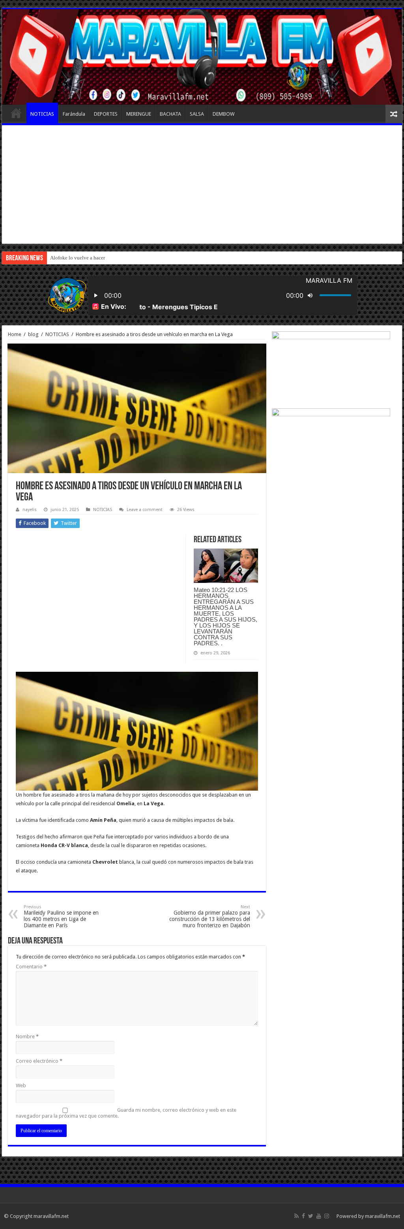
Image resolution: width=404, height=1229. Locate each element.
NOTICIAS (42, 114)
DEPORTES (106, 114)
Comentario (31, 967)
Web (21, 1085)
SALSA (197, 114)
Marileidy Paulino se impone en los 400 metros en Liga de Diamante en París (61, 916)
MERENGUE (138, 114)
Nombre (27, 1036)
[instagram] (327, 1216)
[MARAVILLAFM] (202, 57)
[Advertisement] (202, 184)
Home (14, 334)
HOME (16, 113)
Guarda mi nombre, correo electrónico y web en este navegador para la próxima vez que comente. (126, 1113)
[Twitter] (310, 1216)
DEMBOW (223, 114)
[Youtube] (319, 1216)
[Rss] (296, 1216)
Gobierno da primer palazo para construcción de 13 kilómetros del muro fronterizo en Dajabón (209, 916)
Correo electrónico (39, 1061)
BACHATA (170, 114)
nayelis (29, 509)
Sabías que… (64, 258)
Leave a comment (145, 509)
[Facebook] (303, 1216)
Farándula (74, 114)
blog (33, 334)
